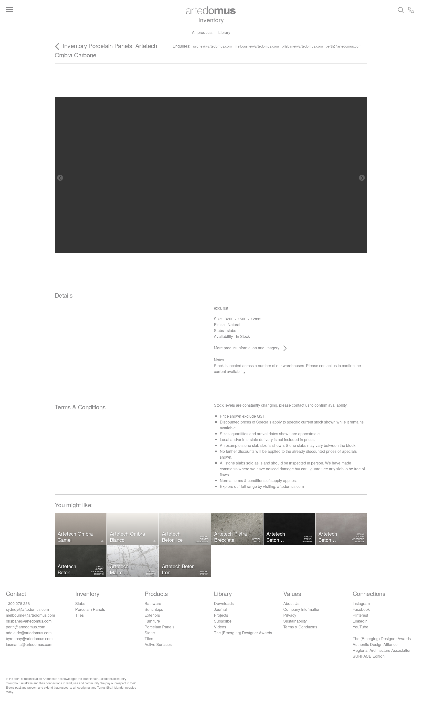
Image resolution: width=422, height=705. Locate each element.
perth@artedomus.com (25, 627)
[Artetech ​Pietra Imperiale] (364, 52)
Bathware (153, 603)
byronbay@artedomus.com (29, 638)
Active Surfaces (158, 644)
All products (202, 32)
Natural (234, 324)
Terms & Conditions (300, 627)
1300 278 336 (18, 603)
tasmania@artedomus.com (29, 644)
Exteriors (152, 615)
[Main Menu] (74, 10)
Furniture (152, 621)
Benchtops (154, 609)
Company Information (301, 609)
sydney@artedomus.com (27, 609)
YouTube (360, 627)
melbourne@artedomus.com (30, 615)
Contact (16, 593)
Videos (220, 627)
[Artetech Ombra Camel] (170, 52)
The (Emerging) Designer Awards (243, 632)
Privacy (289, 615)
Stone (150, 632)
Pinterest (360, 615)
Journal (220, 609)
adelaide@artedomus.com (29, 632)
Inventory (211, 19)
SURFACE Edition (369, 656)
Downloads (224, 603)
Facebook (361, 609)
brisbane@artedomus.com (29, 621)
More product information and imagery (247, 348)
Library (224, 32)
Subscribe (223, 621)
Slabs (80, 603)
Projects (221, 615)
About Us (291, 603)
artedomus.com (290, 486)
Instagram (361, 603)
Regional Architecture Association (382, 650)
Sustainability (295, 621)
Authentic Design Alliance (375, 644)
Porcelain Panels (110, 45)
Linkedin (360, 621)
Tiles (79, 615)
